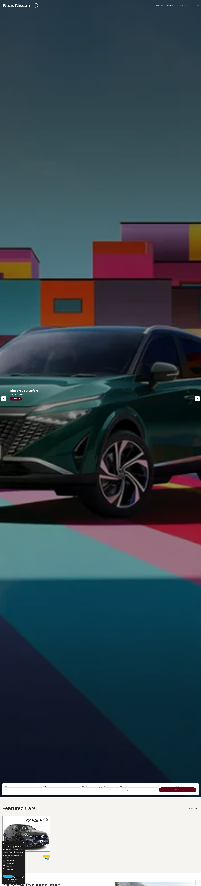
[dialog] (13, 862)
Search (177, 790)
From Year (84, 786)
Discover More (11, 398)
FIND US (160, 5)
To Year (103, 786)
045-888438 (171, 5)
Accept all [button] (8, 876)
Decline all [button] (18, 876)
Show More (193, 808)
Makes (6, 786)
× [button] (23, 842)
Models (45, 786)
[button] (13, 879)
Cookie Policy (13, 881)
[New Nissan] (35, 4)
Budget (122, 786)
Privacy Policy (6, 857)
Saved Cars (183, 5)
